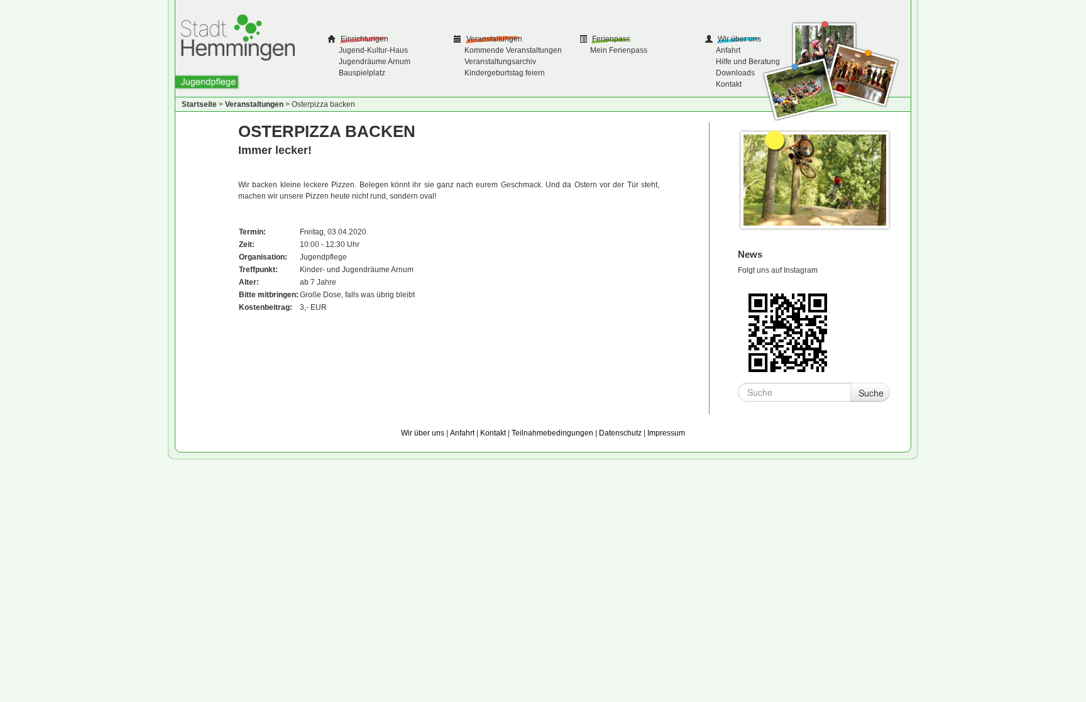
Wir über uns (738, 39)
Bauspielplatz (362, 73)
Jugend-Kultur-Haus (373, 50)
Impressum (666, 433)
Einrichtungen (363, 39)
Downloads (735, 73)
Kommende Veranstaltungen (513, 50)
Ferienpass (610, 39)
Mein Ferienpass (618, 50)
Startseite (199, 104)
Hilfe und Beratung (748, 61)
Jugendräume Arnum (374, 61)
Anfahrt (728, 50)
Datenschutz (620, 433)
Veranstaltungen (493, 39)
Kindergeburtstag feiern (504, 73)
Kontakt (729, 84)
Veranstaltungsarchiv (500, 61)
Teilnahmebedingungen (552, 433)
